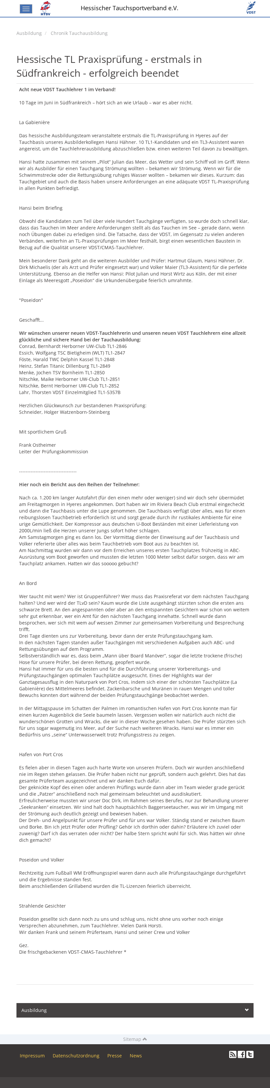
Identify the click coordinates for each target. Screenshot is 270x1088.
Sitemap (133, 1039)
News (136, 1055)
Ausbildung (29, 33)
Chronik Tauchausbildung (79, 33)
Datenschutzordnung (76, 1055)
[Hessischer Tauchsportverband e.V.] (46, 8)
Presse (114, 1055)
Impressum (32, 1055)
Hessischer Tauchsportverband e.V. (129, 8)
